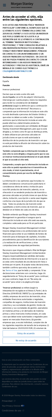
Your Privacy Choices (11, 406)
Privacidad (7, 401)
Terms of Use (11, 270)
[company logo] (22, 5)
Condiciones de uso (11, 410)
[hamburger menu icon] (4, 5)
